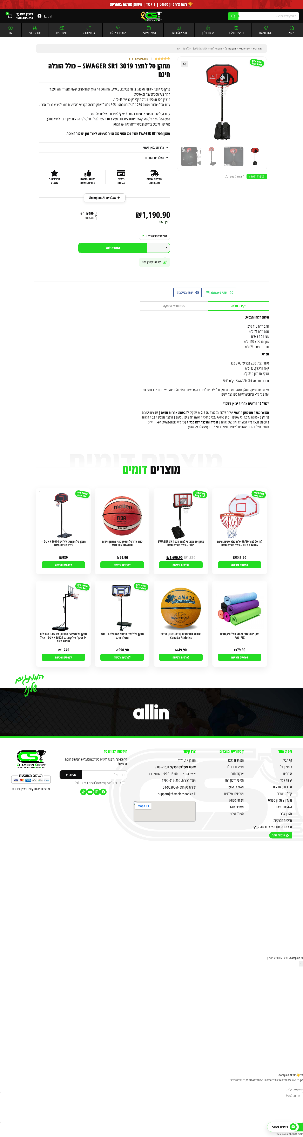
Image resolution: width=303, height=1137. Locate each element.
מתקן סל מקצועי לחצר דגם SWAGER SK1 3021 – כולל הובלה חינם (181, 543)
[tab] (238, 306)
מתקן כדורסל (230, 48)
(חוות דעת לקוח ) (138, 59)
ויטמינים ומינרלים (118, 33)
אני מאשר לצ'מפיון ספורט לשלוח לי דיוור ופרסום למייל (98, 783)
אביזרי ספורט (89, 33)
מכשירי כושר (61, 33)
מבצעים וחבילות (236, 33)
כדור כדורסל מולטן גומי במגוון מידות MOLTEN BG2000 (122, 543)
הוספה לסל (113, 248)
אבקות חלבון (208, 33)
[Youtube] (90, 792)
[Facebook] (103, 792)
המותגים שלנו (265, 33)
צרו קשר (189, 751)
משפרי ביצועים (149, 33)
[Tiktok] (83, 792)
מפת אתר (285, 751)
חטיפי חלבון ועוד (179, 33)
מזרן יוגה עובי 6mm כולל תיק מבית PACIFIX (239, 635)
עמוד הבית (257, 48)
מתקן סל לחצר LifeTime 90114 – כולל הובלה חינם (122, 635)
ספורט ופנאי (35, 33)
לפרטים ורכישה (239, 565)
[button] (184, 64)
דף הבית (292, 33)
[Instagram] (96, 792)
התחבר (47, 16)
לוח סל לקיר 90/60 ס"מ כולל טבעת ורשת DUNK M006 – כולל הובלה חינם (239, 543)
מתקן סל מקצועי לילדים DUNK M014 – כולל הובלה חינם (63, 543)
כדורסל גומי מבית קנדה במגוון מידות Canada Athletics (181, 635)
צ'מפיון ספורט (21, 789)
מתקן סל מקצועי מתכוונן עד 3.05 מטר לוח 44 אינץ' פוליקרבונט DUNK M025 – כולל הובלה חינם (63, 637)
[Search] (233, 16)
